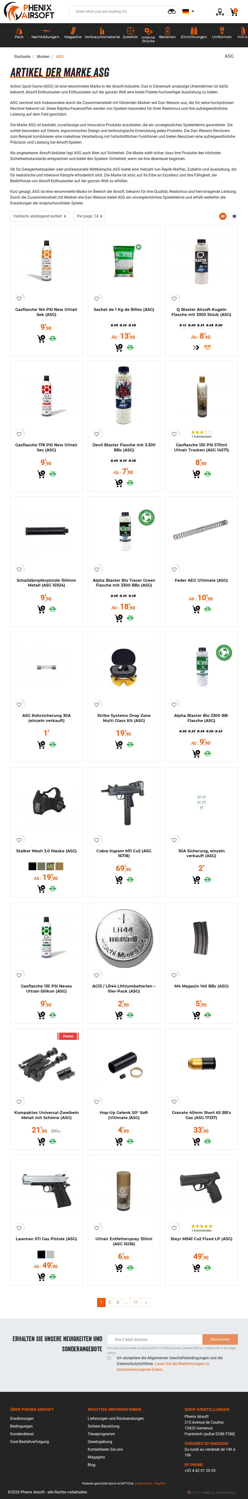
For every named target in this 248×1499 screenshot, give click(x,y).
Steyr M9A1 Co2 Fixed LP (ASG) (201, 1239)
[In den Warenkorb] (41, 339)
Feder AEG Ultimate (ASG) (201, 580)
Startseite (22, 56)
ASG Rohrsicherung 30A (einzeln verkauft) (46, 718)
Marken (43, 56)
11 (136, 1302)
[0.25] (123, 325)
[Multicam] (50, 866)
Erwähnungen (22, 1418)
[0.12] (183, 325)
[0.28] (132, 325)
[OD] (41, 866)
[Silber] (50, 1254)
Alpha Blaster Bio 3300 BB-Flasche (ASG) (201, 718)
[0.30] (219, 325)
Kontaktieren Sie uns (105, 1449)
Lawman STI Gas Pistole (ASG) (46, 1239)
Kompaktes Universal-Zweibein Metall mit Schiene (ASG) (46, 1115)
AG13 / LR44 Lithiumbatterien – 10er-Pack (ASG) (123, 989)
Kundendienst (22, 1434)
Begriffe (160, 1483)
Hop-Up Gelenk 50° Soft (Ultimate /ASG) (124, 1115)
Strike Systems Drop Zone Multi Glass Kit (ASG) (124, 718)
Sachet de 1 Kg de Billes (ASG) (124, 309)
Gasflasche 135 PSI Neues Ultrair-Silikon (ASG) (46, 989)
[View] (196, 347)
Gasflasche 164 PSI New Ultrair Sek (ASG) (46, 312)
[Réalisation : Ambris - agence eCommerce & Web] (211, 1492)
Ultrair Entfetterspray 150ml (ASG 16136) (123, 1241)
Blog (91, 1465)
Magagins (96, 1457)
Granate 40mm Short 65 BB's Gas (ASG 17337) (201, 1115)
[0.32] (219, 731)
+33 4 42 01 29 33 (200, 1470)
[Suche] (172, 11)
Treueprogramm (101, 1434)
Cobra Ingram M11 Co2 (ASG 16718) (123, 853)
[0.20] (114, 325)
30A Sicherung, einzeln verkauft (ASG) (201, 853)
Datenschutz (143, 1483)
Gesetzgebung (100, 1441)
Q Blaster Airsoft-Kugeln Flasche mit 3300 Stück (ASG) (201, 312)
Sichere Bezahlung (103, 1426)
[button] (232, 11)
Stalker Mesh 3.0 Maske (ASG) (46, 851)
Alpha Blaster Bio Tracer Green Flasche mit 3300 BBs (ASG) (124, 583)
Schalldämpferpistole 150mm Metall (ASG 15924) (46, 583)
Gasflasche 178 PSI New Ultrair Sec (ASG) (46, 447)
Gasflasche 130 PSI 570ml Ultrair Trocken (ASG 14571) (201, 447)
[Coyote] (59, 866)
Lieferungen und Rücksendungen (116, 1418)
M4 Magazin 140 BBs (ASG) (201, 986)
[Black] (32, 866)
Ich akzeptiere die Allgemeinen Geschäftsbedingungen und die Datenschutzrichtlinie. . (170, 1364)
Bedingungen (21, 1426)
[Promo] (46, 1064)
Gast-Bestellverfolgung (29, 1441)
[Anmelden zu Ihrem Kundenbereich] (218, 11)
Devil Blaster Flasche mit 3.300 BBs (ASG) (124, 447)
